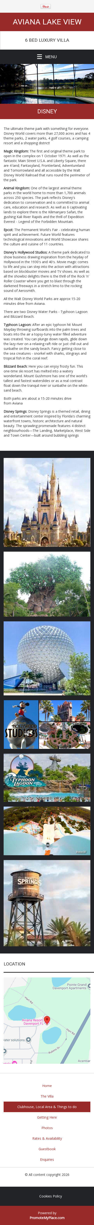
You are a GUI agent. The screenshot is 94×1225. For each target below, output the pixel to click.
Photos (47, 1128)
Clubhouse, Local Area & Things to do (47, 1106)
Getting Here (47, 1117)
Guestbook (47, 1149)
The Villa (47, 1096)
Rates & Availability (47, 1138)
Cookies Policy (50, 1196)
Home (47, 1085)
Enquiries (47, 1159)
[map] (47, 1020)
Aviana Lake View (47, 22)
